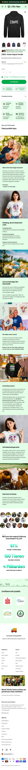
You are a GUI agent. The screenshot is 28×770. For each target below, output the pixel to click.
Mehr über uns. (5, 713)
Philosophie (4, 723)
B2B (17, 663)
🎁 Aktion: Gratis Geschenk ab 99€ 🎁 (14, 2)
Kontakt (17, 655)
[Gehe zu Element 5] (23, 45)
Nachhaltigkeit (5, 720)
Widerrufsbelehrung (6, 742)
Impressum (4, 734)
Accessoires (5, 666)
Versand (3, 731)
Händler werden (19, 666)
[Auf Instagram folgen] (7, 750)
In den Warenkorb (14, 81)
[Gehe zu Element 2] (9, 45)
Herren (3, 660)
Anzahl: (3, 69)
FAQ (2, 668)
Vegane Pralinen (19, 671)
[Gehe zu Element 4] (18, 45)
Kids (3, 663)
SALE (3, 652)
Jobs (3, 726)
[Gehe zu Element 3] (14, 45)
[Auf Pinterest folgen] (10, 750)
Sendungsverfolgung (21, 658)
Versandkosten (11, 63)
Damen (3, 658)
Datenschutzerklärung (7, 739)
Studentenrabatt (6, 728)
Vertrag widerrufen (6, 744)
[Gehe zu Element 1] (4, 45)
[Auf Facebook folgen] (3, 750)
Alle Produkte (5, 655)
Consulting (18, 668)
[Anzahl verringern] (4, 72)
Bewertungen (19, 660)
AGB (3, 736)
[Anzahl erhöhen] (10, 72)
